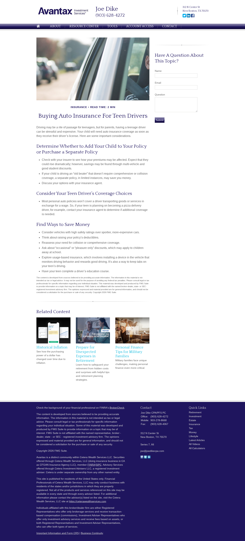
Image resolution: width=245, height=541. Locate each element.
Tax (191, 428)
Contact (169, 26)
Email (158, 82)
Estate (192, 420)
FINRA (91, 464)
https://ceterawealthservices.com (87, 501)
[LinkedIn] (188, 16)
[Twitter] (184, 16)
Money (193, 432)
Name (158, 70)
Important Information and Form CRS (57, 533)
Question (160, 94)
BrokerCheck (117, 407)
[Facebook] (192, 16)
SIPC (99, 464)
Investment (195, 416)
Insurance (194, 424)
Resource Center (84, 26)
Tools (112, 26)
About (55, 26)
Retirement (195, 412)
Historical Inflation (51, 347)
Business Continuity (92, 533)
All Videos (194, 444)
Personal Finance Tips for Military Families (129, 351)
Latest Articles (197, 440)
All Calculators (197, 448)
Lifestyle (193, 436)
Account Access (140, 26)
